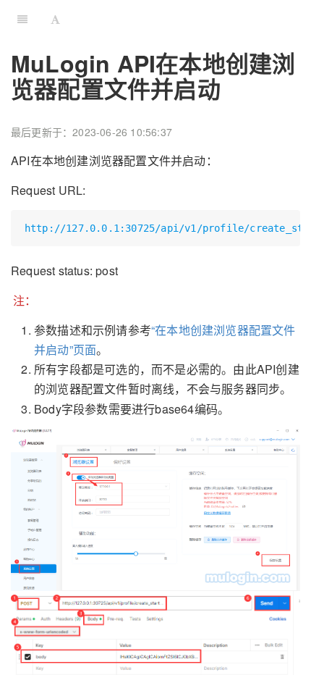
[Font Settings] (55, 18)
